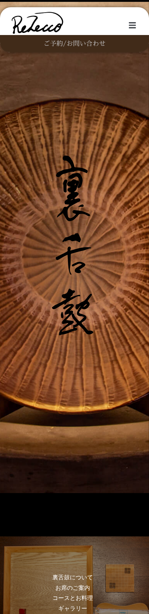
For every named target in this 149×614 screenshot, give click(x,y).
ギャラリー (72, 608)
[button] (132, 25)
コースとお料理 (72, 598)
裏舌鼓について (72, 577)
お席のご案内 (72, 588)
